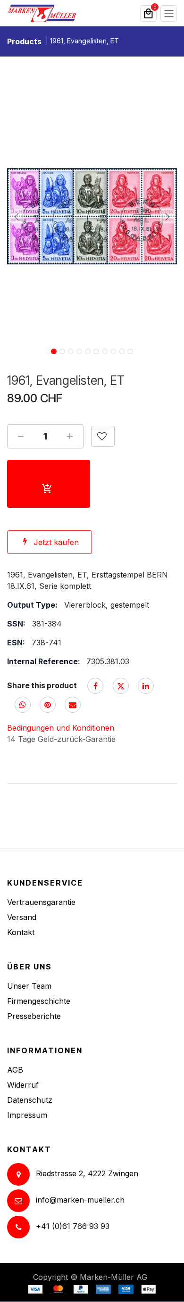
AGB (15, 1069)
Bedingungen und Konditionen (60, 727)
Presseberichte (34, 1016)
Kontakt (20, 932)
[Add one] (69, 436)
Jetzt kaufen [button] (56, 542)
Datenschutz (29, 1100)
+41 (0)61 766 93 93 (72, 1226)
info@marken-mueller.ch (80, 1200)
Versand (21, 917)
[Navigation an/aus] (168, 13)
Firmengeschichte (38, 1001)
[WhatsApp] (23, 705)
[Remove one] (20, 436)
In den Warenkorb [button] (48, 484)
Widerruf (23, 1085)
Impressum (27, 1115)
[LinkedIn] (146, 686)
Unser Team (29, 986)
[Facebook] (95, 686)
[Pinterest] (48, 705)
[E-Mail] (73, 705)
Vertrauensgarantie (41, 902)
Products (24, 41)
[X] (121, 686)
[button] (16, 216)
